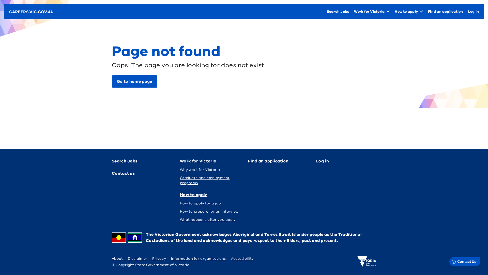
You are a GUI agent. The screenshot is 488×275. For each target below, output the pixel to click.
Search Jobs (124, 161)
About (117, 258)
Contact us (123, 173)
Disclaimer (137, 258)
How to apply (193, 195)
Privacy (159, 258)
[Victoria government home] (366, 261)
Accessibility (242, 258)
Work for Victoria (198, 161)
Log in (322, 161)
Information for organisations (198, 258)
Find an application (268, 161)
